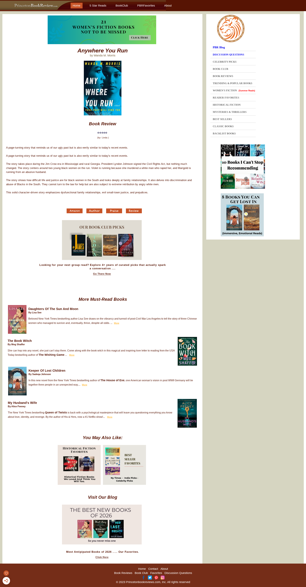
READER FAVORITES (226, 97)
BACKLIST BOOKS (224, 133)
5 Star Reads (98, 5)
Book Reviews (123, 573)
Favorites (156, 573)
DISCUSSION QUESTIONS (228, 54)
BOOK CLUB (220, 69)
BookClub (122, 5)
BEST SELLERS (222, 119)
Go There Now (102, 274)
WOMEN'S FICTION (234, 90)
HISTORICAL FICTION (227, 104)
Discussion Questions (178, 573)
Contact (153, 568)
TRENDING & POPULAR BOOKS (232, 83)
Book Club (141, 573)
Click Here (102, 557)
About (168, 5)
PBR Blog (219, 47)
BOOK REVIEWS (223, 76)
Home (76, 5)
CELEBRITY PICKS (225, 61)
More (116, 323)
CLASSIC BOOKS (223, 126)
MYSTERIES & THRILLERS (230, 112)
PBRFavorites (146, 5)
